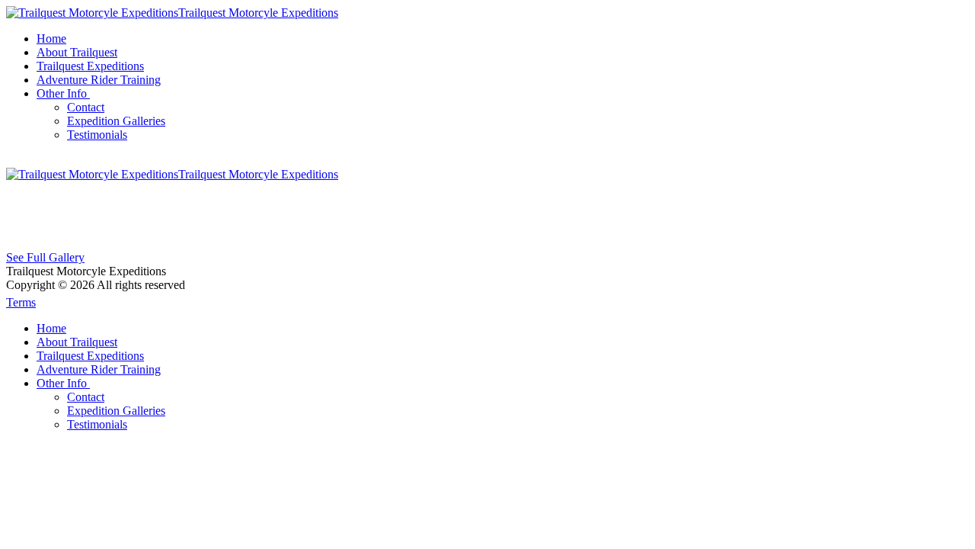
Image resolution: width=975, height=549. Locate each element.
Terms (21, 302)
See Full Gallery (45, 257)
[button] (65, 93)
